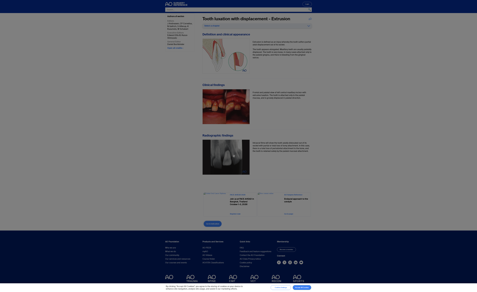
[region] (238, 287)
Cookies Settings (281, 288)
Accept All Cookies (302, 288)
